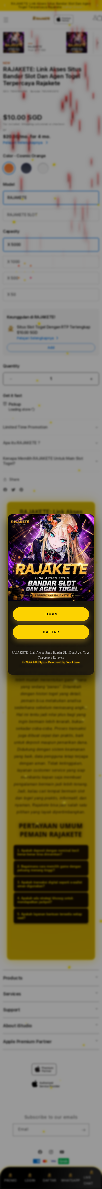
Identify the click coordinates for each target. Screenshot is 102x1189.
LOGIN (51, 614)
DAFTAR (51, 632)
